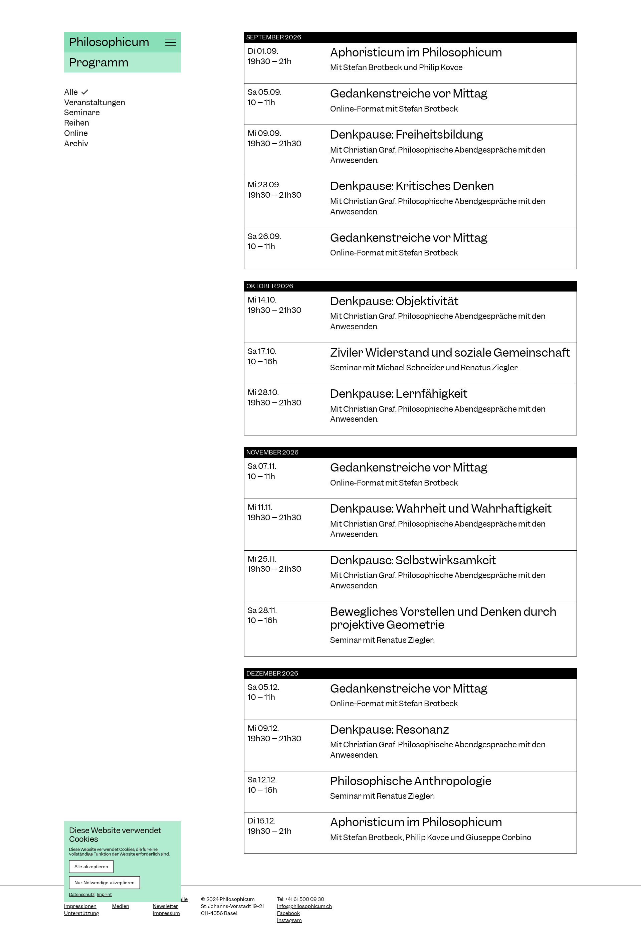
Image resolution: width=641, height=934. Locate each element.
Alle (71, 92)
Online (76, 133)
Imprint (104, 894)
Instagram (289, 920)
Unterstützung (81, 913)
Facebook (288, 913)
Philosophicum (109, 42)
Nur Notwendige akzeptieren (104, 882)
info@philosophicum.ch (304, 906)
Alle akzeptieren (91, 866)
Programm (99, 62)
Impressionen (80, 906)
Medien (120, 906)
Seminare (82, 112)
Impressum (166, 913)
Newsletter (165, 906)
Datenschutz (81, 894)
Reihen (76, 123)
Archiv (76, 143)
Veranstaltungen (94, 102)
